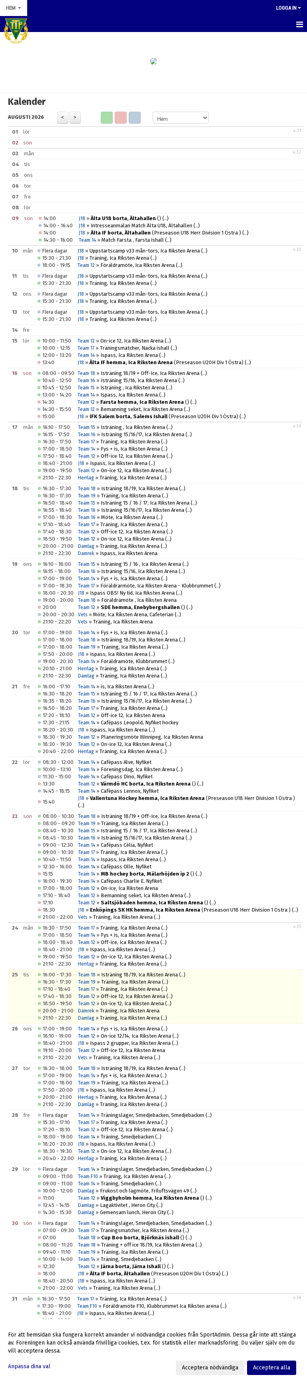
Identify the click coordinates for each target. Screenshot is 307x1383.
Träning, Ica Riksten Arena (119, 258)
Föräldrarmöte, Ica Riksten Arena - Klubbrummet (156, 586)
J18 (82, 218)
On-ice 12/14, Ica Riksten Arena (136, 1036)
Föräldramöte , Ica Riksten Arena (139, 600)
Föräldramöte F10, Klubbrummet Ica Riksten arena (161, 1306)
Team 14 (87, 240)
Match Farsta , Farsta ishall (133, 240)
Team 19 (87, 496)
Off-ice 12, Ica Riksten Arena (133, 456)
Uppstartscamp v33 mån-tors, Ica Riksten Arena (145, 251)
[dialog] (153, 1351)
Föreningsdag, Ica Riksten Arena (138, 769)
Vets (83, 614)
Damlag (86, 546)
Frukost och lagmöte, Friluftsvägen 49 (144, 1191)
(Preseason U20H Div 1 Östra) (166, 362)
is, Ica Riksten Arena (124, 686)
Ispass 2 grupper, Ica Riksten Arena (130, 1043)
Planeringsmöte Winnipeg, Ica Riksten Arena (152, 737)
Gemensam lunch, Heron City (133, 1212)
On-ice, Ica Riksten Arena (129, 888)
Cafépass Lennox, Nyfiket (130, 791)
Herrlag (86, 478)
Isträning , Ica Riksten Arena (132, 388)
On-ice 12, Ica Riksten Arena (131, 341)
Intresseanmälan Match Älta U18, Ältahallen (141, 225)
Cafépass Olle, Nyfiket (126, 867)
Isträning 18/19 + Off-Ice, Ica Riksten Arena (150, 373)
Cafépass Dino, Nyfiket (127, 777)
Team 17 (86, 348)
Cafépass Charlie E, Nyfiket (131, 881)
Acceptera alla (271, 1367)
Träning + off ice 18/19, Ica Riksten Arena (147, 1245)
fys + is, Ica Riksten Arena (130, 1075)
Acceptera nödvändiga (210, 1367)
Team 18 (86, 373)
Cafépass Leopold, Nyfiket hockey (139, 723)
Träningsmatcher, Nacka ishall (134, 348)
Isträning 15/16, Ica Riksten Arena (139, 380)
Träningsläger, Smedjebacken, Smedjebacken (152, 1115)
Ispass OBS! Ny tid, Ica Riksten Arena (132, 593)
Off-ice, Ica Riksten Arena (130, 942)
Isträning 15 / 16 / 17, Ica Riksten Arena (145, 503)
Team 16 (86, 380)
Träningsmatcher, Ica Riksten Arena (140, 1230)
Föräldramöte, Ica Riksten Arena (137, 265)
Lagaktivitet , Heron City (127, 1205)
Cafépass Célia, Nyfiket (127, 845)
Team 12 (86, 265)
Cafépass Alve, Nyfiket (126, 762)
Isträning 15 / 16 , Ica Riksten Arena (141, 564)
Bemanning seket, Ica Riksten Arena (141, 409)
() (126, 218)
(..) (165, 218)
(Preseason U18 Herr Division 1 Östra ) (166, 233)
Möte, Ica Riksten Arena (128, 517)
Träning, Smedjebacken (127, 1137)
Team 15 (86, 388)
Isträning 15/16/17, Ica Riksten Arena (142, 434)
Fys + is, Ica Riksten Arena (130, 449)
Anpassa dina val (29, 1366)
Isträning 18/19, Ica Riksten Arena (139, 488)
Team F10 (88, 1176)
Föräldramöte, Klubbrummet (134, 661)
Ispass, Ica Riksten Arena (129, 355)
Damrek (86, 553)
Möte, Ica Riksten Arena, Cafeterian (133, 614)
